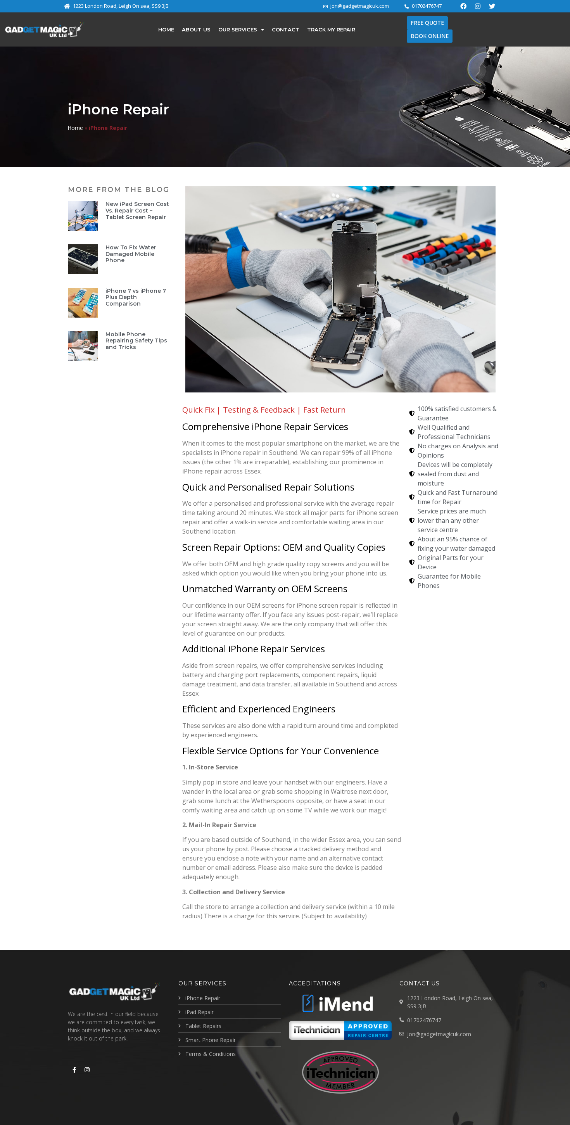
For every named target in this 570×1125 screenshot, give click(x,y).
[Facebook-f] (74, 1069)
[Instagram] (478, 6)
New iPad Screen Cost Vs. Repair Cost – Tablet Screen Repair (137, 210)
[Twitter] (492, 6)
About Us (196, 29)
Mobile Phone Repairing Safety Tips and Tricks (136, 341)
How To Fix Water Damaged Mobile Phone (130, 254)
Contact (285, 29)
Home (166, 29)
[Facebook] (463, 6)
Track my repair (331, 29)
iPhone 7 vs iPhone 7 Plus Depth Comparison (135, 297)
